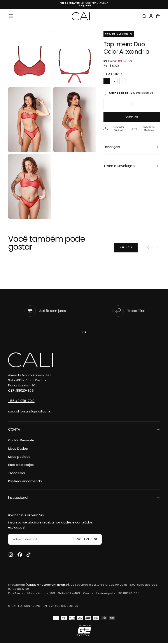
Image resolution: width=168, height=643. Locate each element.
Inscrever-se (86, 539)
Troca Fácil (16, 473)
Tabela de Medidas (149, 129)
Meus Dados (18, 448)
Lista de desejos (21, 465)
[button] (10, 16)
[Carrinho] (158, 16)
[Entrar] (151, 16)
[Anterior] (148, 247)
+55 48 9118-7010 (21, 401)
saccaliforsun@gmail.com (29, 411)
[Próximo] (157, 247)
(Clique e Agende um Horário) (47, 585)
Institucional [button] (18, 497)
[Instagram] (10, 554)
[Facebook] (19, 554)
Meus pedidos (19, 457)
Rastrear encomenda (25, 481)
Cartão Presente (21, 440)
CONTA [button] (14, 429)
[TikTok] (28, 554)
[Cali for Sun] (30, 360)
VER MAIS (126, 247)
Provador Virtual (118, 129)
